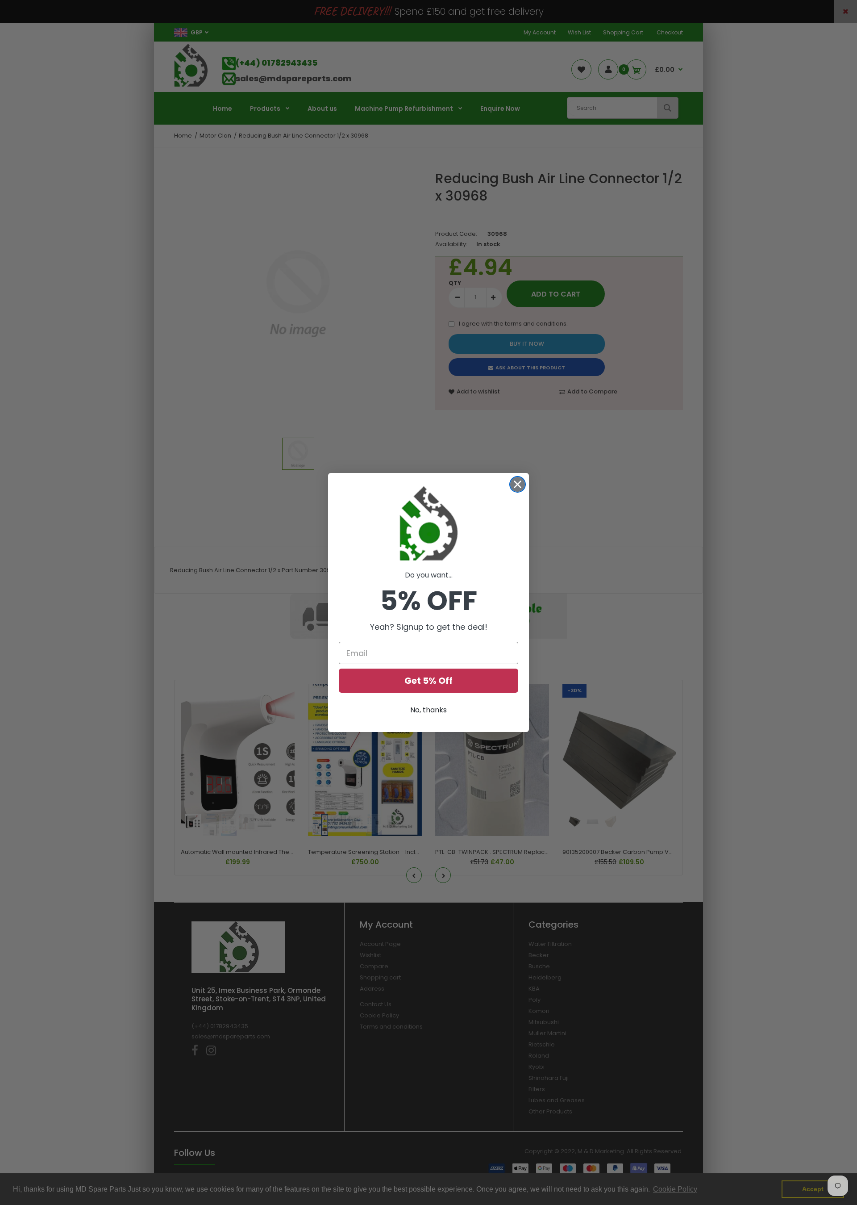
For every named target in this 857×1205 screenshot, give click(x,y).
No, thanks (428, 710)
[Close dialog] (517, 484)
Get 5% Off (428, 680)
